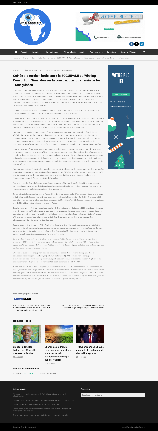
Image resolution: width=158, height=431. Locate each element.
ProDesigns (140, 427)
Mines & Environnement (74, 52)
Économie (44, 70)
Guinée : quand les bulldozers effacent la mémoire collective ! (24, 350)
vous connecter (28, 373)
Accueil (24, 52)
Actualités (36, 52)
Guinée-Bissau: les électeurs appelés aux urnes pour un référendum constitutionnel (44, 400)
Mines (51, 70)
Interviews (111, 52)
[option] (27, 341)
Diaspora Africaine (128, 52)
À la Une (28, 70)
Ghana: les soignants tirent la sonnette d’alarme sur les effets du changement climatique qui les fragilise (58, 353)
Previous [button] (14, 345)
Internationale (52, 52)
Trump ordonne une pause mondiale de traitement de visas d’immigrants (90, 350)
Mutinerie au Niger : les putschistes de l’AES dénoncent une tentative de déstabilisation (40, 395)
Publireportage (96, 52)
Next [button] (103, 345)
